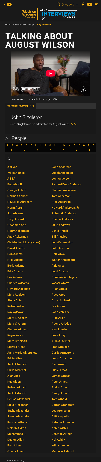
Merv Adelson (16, 294)
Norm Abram (15, 207)
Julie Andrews (61, 225)
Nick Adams (15, 259)
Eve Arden (58, 306)
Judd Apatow (60, 271)
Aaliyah (12, 167)
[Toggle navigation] (96, 4)
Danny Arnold (60, 393)
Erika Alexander (17, 404)
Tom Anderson (61, 196)
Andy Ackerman (17, 236)
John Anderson (61, 167)
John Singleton (26, 117)
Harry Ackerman (18, 230)
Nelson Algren (16, 428)
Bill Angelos (59, 236)
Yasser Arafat (60, 283)
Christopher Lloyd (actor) (23, 242)
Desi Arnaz (59, 364)
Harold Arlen (60, 329)
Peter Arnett (59, 381)
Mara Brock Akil (17, 341)
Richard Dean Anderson (67, 184)
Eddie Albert (15, 358)
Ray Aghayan (15, 312)
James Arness (61, 375)
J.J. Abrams (15, 213)
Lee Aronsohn (61, 410)
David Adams (16, 248)
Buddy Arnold (60, 387)
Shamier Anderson (64, 190)
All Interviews (19, 24)
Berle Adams (15, 265)
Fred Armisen (60, 346)
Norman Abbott (17, 196)
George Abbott (16, 190)
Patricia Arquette (63, 422)
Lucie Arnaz (59, 370)
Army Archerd (61, 300)
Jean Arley (59, 335)
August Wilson (44, 24)
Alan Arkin (58, 317)
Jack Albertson (17, 364)
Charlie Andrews (62, 219)
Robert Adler (15, 306)
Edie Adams (15, 271)
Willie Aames (16, 172)
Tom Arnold (59, 399)
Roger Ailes (15, 335)
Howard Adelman (18, 288)
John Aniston (60, 248)
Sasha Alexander (18, 410)
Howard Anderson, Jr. (66, 207)
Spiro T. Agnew (17, 317)
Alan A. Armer (61, 341)
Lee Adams (14, 277)
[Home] (50, 15)
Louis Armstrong (62, 358)
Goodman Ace (16, 225)
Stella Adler (15, 300)
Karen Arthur (60, 428)
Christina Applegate (64, 277)
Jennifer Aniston (62, 242)
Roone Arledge (61, 323)
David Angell (60, 230)
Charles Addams (18, 283)
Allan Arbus (59, 288)
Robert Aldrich (16, 387)
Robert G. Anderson (64, 213)
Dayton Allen (15, 439)
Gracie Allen (15, 451)
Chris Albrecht (16, 370)
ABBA (11, 178)
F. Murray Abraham (19, 201)
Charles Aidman (17, 329)
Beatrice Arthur (62, 433)
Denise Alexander (18, 399)
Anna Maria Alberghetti (22, 352)
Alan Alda (13, 375)
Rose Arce (58, 294)
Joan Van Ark (60, 312)
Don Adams (14, 254)
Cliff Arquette (60, 416)
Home (8, 24)
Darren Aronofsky (63, 404)
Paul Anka (58, 254)
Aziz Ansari (59, 265)
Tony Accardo (16, 219)
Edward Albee (16, 346)
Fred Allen (14, 445)
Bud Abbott (14, 184)
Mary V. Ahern (16, 323)
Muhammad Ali (17, 433)
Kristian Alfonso (18, 422)
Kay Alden (14, 381)
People (31, 24)
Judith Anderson (62, 172)
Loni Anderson (61, 178)
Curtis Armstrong (63, 352)
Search (70, 4)
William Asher (61, 445)
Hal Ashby (58, 439)
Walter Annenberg (63, 259)
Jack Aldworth (16, 393)
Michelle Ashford (63, 451)
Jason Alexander (18, 416)
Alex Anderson (61, 201)
